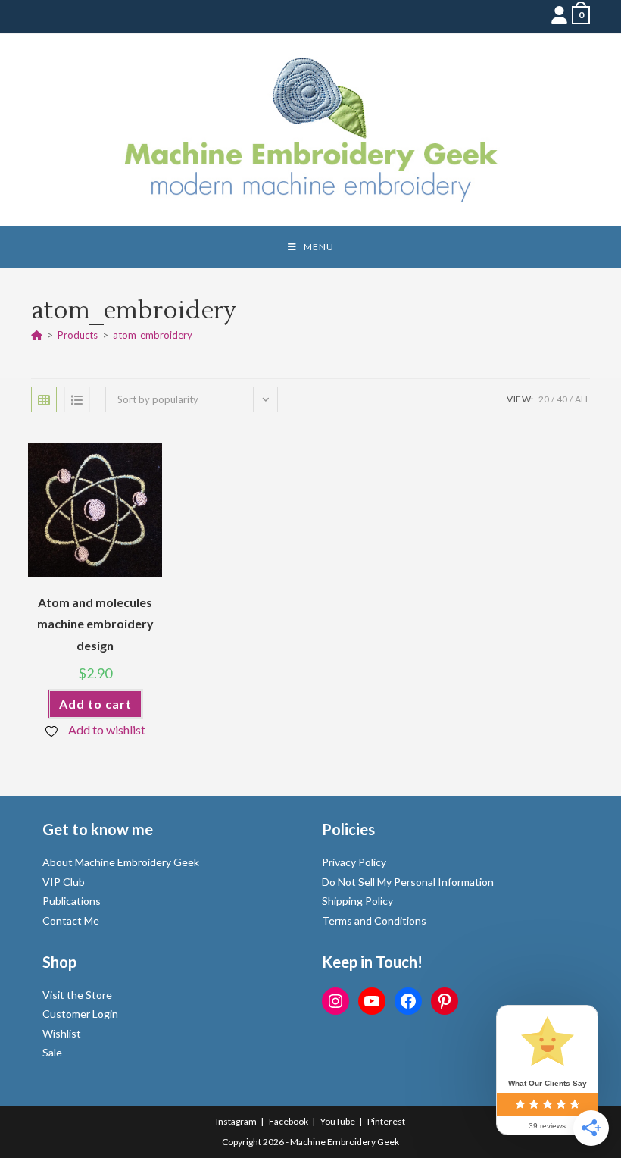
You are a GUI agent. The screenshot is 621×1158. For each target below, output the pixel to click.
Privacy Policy (354, 862)
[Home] (36, 335)
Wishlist (61, 1033)
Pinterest (386, 1121)
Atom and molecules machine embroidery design (95, 624)
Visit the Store (77, 994)
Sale (52, 1052)
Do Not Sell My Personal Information (408, 881)
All (582, 399)
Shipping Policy (357, 900)
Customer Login (80, 1013)
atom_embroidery (152, 335)
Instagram (236, 1121)
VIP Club (63, 881)
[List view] (77, 399)
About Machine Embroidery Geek (120, 862)
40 (562, 399)
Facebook (288, 1121)
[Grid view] (44, 399)
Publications (71, 900)
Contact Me (70, 920)
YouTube (337, 1121)
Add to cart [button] (95, 703)
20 (543, 399)
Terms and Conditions (374, 920)
